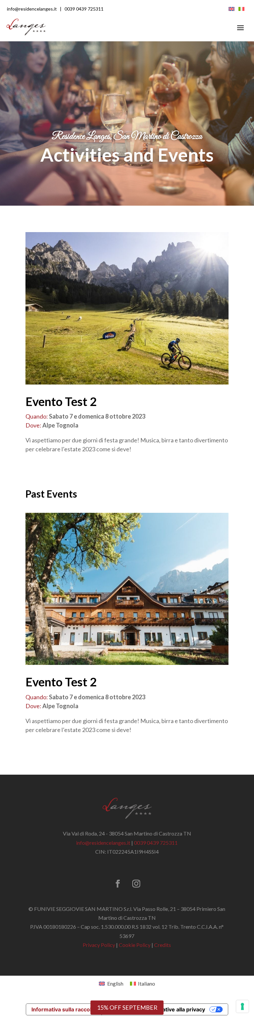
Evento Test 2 (61, 401)
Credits (162, 945)
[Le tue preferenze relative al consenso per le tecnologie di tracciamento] (242, 1006)
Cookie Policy (134, 945)
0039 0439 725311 (84, 9)
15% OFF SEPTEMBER (127, 1007)
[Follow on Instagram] (136, 884)
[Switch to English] (231, 8)
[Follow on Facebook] (118, 884)
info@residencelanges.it (32, 9)
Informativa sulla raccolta (63, 1009)
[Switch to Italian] (241, 8)
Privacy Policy (99, 945)
